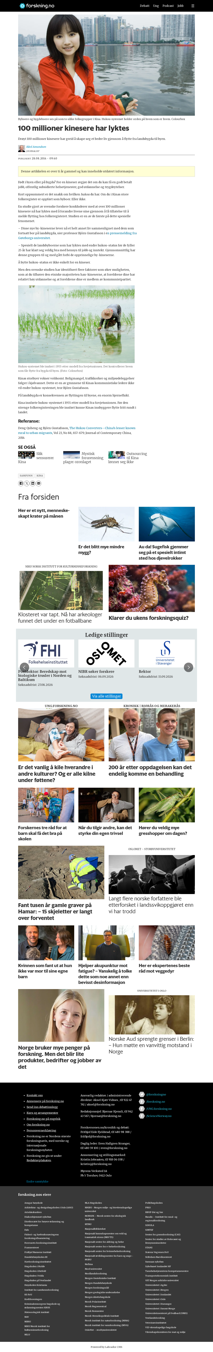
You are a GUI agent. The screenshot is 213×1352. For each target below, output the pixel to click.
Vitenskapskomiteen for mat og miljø (165, 1332)
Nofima (89, 1264)
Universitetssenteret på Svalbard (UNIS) (166, 1313)
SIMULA (149, 1225)
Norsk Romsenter (94, 1311)
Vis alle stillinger (106, 696)
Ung (156, 6)
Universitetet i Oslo (155, 1299)
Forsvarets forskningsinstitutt (40, 1242)
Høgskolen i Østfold (35, 1271)
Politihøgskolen (154, 1202)
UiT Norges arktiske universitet (162, 1280)
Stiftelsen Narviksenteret (158, 1257)
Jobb (181, 6)
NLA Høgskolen (93, 1202)
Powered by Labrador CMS (106, 1346)
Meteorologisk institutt (36, 1312)
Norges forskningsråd (97, 1287)
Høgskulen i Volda (34, 1275)
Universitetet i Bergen (157, 1289)
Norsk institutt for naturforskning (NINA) (107, 1320)
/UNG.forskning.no (159, 1108)
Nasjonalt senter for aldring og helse (104, 1241)
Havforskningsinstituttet (37, 1261)
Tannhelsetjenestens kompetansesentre (167, 1271)
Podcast (168, 6)
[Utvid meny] (193, 6)
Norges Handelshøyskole (98, 1283)
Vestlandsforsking (155, 1317)
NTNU (88, 1224)
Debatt (144, 6)
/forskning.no (155, 1101)
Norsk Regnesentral (95, 1306)
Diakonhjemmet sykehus (37, 1216)
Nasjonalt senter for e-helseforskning (105, 1246)
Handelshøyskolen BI (35, 1257)
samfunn (26, 475)
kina (40, 475)
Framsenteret (31, 1247)
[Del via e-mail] (38, 483)
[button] (24, 667)
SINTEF (149, 1229)
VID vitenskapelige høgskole (160, 1327)
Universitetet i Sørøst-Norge (160, 1308)
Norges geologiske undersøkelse (102, 1292)
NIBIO (27, 1321)
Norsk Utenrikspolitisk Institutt (102, 1315)
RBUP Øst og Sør (154, 1212)
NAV (26, 1316)
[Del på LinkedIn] (32, 483)
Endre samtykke (37, 1181)
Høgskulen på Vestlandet (37, 1280)
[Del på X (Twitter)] (26, 483)
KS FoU (28, 1294)
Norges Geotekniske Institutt (100, 1278)
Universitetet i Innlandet (158, 1294)
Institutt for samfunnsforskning (41, 1289)
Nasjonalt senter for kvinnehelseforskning (108, 1251)
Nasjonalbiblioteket (95, 1228)
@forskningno (156, 1094)
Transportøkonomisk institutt (161, 1275)
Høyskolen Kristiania (35, 1285)
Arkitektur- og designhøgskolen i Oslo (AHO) (48, 1207)
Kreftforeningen (33, 1299)
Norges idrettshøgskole (97, 1297)
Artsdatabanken (33, 1212)
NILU (27, 1334)
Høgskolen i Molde (34, 1266)
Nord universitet (93, 1268)
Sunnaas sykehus (154, 1261)
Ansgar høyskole (33, 1202)
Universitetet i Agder (156, 1285)
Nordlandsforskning (96, 1273)
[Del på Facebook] (21, 483)
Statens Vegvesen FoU (157, 1252)
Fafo (26, 1229)
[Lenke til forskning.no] (75, 4)
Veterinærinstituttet (155, 1322)
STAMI (148, 1247)
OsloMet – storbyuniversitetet (101, 1329)
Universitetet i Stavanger (158, 1303)
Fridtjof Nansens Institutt (37, 1252)
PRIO (148, 1207)
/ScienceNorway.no (159, 1116)
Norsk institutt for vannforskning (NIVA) (106, 1325)
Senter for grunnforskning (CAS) (162, 1234)
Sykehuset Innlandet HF (158, 1266)
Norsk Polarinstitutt (95, 1301)
